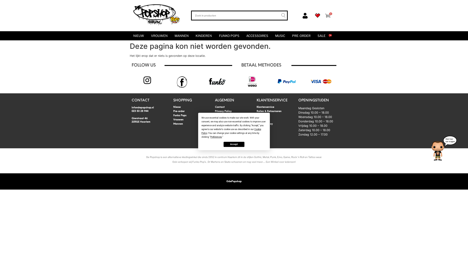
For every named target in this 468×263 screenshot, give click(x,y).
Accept (234, 144)
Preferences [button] (216, 137)
